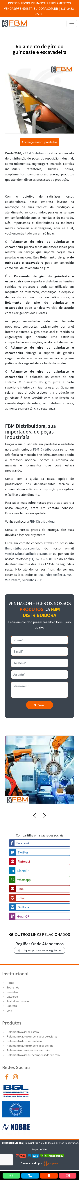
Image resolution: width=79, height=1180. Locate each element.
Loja (9, 1010)
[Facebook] (7, 1078)
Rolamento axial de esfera (23, 1032)
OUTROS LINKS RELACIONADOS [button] (42, 934)
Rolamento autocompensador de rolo (30, 1045)
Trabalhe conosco (18, 1001)
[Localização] (49, 1176)
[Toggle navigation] (72, 23)
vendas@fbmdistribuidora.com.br (31, 8)
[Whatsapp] (11, 1176)
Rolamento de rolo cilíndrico (24, 1041)
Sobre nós (13, 987)
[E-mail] (68, 1176)
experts (53, 1163)
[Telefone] (30, 1176)
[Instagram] (15, 1078)
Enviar (42, 705)
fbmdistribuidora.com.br (22, 548)
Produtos (12, 992)
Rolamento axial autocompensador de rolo (33, 1055)
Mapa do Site (39, 1149)
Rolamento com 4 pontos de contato (29, 1050)
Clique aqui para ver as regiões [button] (40, 950)
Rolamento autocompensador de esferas (32, 1036)
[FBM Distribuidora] (14, 23)
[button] (34, 816)
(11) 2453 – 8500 (41, 559)
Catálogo (12, 996)
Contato (12, 1006)
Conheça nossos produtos (39, 142)
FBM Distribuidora (37, 153)
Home (10, 982)
